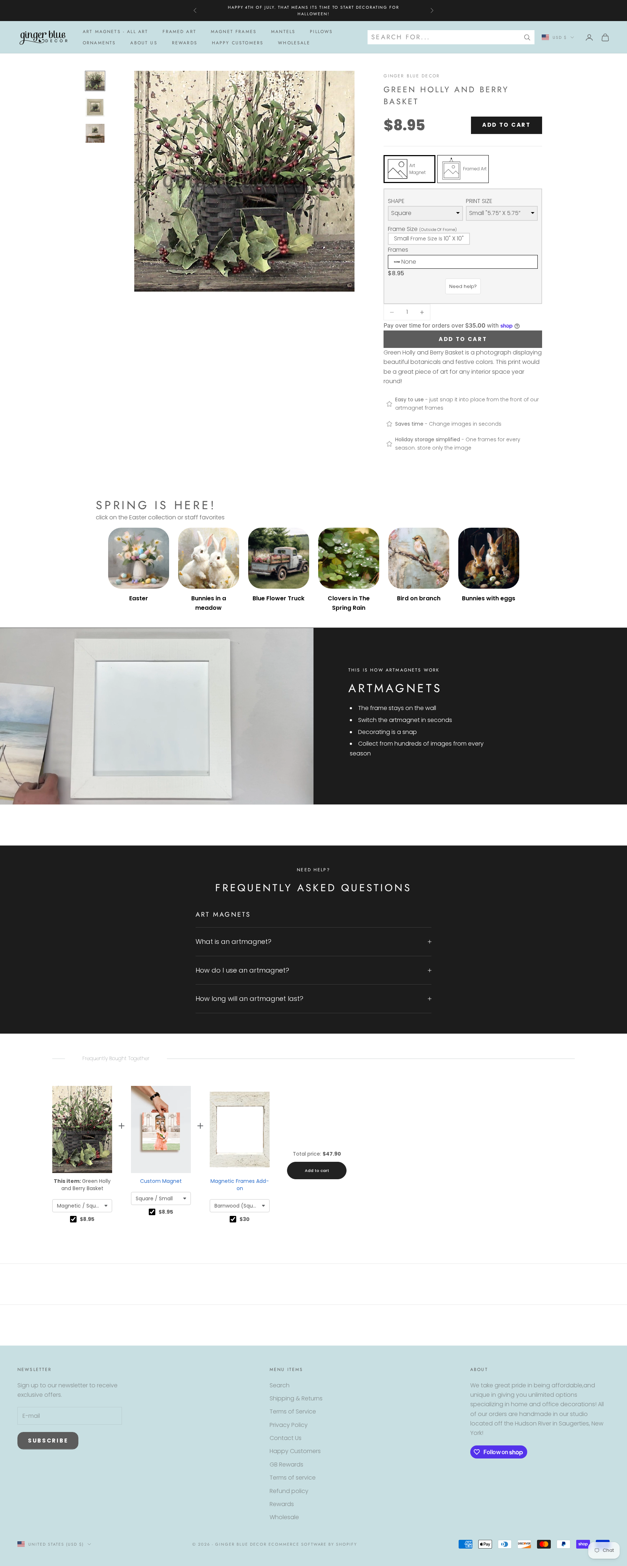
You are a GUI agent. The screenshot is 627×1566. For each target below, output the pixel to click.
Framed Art (179, 31)
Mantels (283, 31)
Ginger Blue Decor (412, 76)
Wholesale (294, 43)
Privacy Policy (289, 1425)
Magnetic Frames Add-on (239, 1184)
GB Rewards (286, 1464)
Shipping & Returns (296, 1398)
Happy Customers (237, 43)
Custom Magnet (161, 1181)
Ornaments (99, 43)
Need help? (463, 286)
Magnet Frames (234, 31)
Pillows (321, 31)
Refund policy (289, 1491)
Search (280, 1385)
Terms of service (293, 1477)
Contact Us (286, 1438)
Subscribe (48, 1440)
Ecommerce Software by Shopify (313, 1544)
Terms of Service (293, 1411)
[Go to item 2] (95, 107)
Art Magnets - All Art (115, 31)
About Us (143, 43)
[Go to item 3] (95, 133)
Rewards (184, 43)
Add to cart (506, 125)
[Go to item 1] (95, 81)
